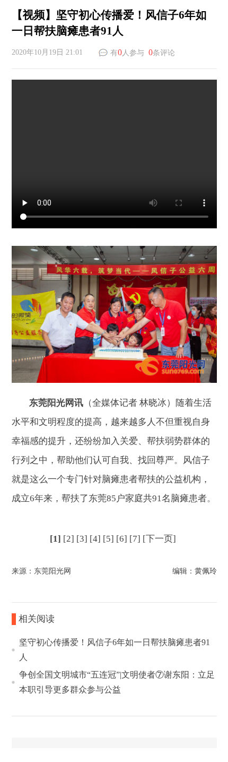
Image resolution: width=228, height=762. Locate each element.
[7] (135, 539)
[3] (81, 539)
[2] (68, 539)
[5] (108, 539)
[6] (121, 539)
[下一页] (159, 539)
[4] (95, 539)
